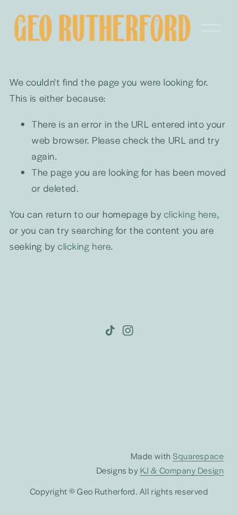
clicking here (190, 213)
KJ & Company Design (182, 470)
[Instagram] (127, 330)
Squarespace (198, 455)
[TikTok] (110, 330)
